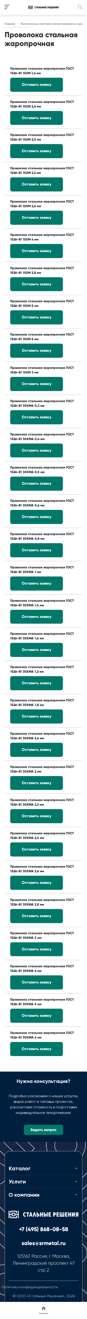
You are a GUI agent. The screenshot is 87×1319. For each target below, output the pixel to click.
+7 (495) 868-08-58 (43, 1229)
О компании (24, 1194)
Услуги (17, 1181)
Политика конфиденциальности (30, 1287)
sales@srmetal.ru (44, 1243)
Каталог (20, 1168)
